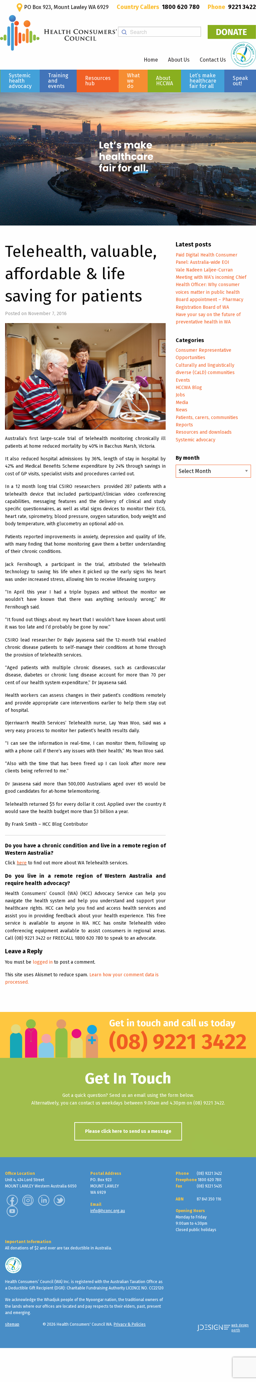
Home (151, 60)
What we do (133, 80)
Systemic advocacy (195, 440)
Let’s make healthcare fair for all (202, 80)
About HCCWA (164, 81)
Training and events (58, 80)
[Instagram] (28, 1200)
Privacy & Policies (130, 1324)
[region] (128, 159)
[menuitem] (20, 81)
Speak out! (240, 81)
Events (183, 380)
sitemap (12, 1324)
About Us (179, 60)
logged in (43, 962)
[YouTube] (12, 1211)
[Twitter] (59, 1200)
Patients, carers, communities (207, 417)
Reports (184, 425)
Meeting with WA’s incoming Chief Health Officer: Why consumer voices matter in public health (211, 284)
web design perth (240, 1327)
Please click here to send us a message (128, 1131)
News (181, 410)
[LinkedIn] (43, 1200)
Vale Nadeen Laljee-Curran (204, 270)
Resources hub (98, 81)
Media (182, 402)
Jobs (180, 395)
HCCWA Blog (189, 387)
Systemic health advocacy (20, 80)
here (22, 863)
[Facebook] (12, 1200)
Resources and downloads (204, 432)
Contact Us (213, 60)
